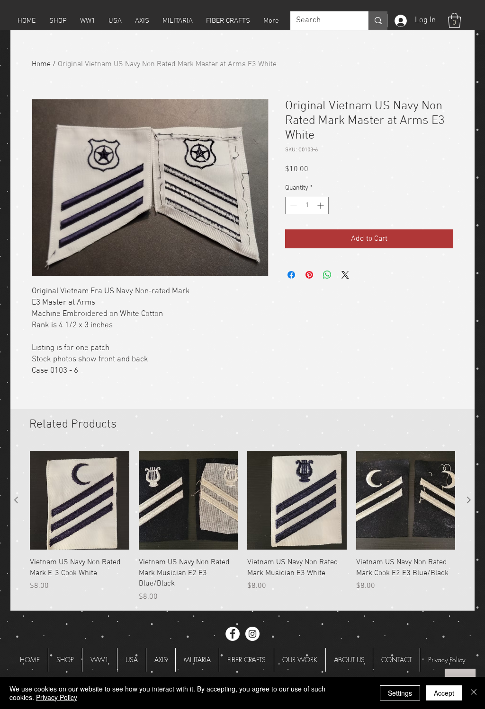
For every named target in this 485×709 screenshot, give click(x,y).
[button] (57, 20)
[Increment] (321, 205)
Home (41, 64)
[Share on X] (345, 274)
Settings (400, 693)
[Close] (473, 692)
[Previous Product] (16, 500)
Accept (444, 693)
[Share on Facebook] (291, 274)
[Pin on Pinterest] (309, 274)
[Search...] (377, 20)
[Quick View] (79, 500)
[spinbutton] (306, 205)
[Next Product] (469, 500)
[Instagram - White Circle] (252, 634)
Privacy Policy (56, 697)
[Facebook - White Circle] (232, 634)
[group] (242, 526)
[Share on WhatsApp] (327, 274)
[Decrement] (292, 205)
